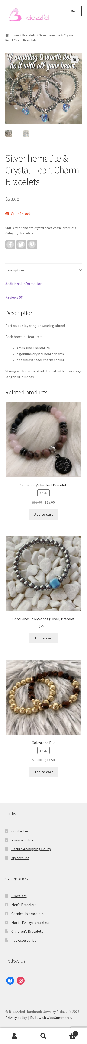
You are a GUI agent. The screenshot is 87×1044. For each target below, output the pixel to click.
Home (15, 35)
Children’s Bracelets (27, 931)
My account (20, 858)
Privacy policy (22, 840)
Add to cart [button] (43, 514)
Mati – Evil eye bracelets (30, 922)
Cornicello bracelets (27, 913)
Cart (67, 1032)
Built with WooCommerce (50, 1017)
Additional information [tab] (23, 283)
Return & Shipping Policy (31, 849)
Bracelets (29, 35)
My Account (14, 1036)
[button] (74, 59)
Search (43, 1036)
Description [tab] (14, 270)
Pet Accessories (23, 940)
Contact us (20, 831)
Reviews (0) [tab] (14, 297)
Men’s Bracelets (23, 904)
